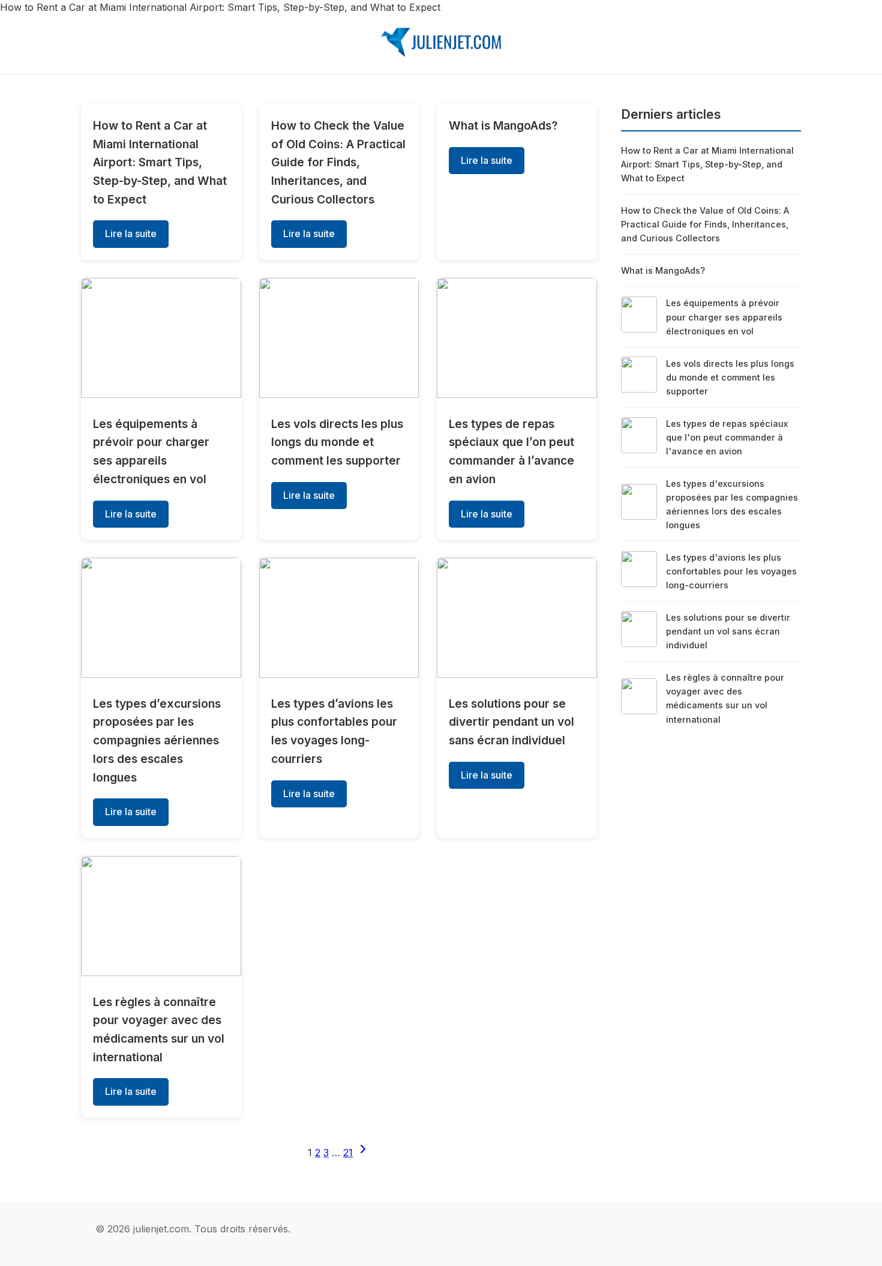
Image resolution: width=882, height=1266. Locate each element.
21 (348, 1153)
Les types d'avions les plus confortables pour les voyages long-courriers (731, 571)
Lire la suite (131, 234)
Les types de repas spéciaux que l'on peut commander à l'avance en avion (727, 437)
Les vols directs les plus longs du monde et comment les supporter (337, 442)
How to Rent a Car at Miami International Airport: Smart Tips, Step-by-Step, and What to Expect (160, 162)
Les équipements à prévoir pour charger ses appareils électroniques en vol (724, 317)
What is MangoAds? (503, 125)
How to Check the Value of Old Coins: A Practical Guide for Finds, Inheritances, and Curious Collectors (338, 162)
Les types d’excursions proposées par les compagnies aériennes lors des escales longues (157, 740)
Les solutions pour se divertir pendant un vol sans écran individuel (511, 721)
